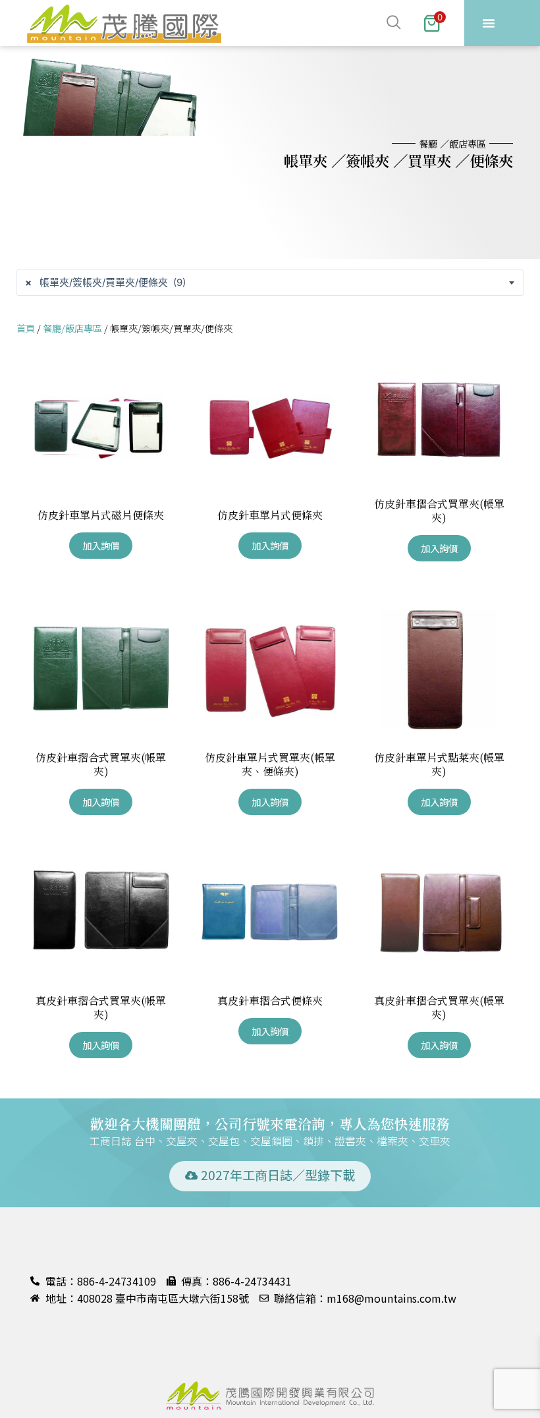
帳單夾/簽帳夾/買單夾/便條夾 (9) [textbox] (105, 282)
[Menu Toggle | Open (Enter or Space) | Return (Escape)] (489, 23)
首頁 (25, 328)
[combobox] (270, 282)
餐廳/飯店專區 (72, 328)
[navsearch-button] (314, 23)
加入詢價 (100, 545)
